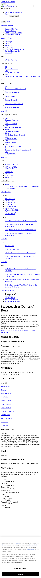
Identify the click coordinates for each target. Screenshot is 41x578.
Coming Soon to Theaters (13, 33)
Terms (4, 545)
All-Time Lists (10, 199)
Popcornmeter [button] (22, 321)
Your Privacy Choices (20, 568)
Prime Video (9, 47)
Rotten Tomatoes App (12, 301)
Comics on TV (10, 202)
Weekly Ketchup (10, 212)
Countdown (9, 204)
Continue (20, 574)
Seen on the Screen (11, 299)
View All (4, 111)
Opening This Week (11, 29)
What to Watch (11, 60)
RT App (4, 192)
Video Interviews (10, 208)
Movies (9, 21)
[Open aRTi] (3, 4)
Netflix (7, 43)
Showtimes (11, 290)
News (9, 192)
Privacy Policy (33, 545)
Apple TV (8, 45)
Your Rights (30, 549)
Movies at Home (6, 38)
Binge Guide (9, 201)
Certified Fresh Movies (12, 34)
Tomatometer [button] (5, 321)
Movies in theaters (7, 25)
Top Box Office (10, 31)
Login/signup (14, 16)
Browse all (8, 53)
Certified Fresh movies (12, 51)
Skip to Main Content (8, 2)
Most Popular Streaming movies (15, 49)
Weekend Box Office (12, 210)
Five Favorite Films (11, 206)
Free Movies (9, 296)
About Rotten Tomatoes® (13, 12)
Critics (7, 14)
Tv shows (4, 80)
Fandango (8, 42)
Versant (17, 543)
